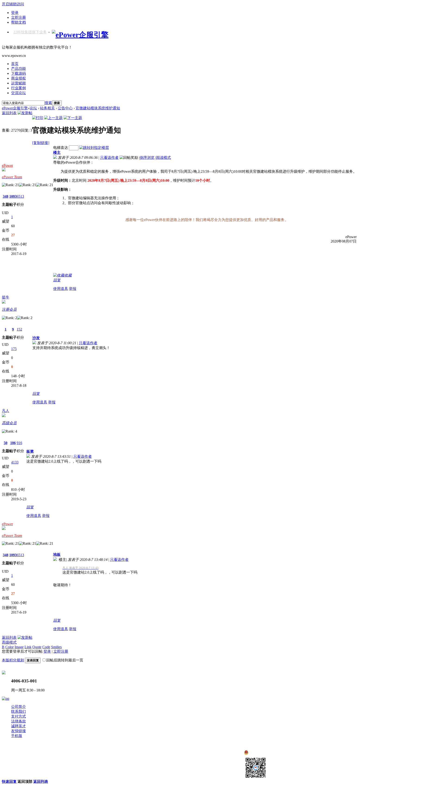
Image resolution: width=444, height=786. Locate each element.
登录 (14, 13)
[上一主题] (53, 118)
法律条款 (18, 721)
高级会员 (9, 423)
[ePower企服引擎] (80, 35)
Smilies (56, 647)
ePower (7, 165)
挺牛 (5, 297)
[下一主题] (73, 118)
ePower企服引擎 (15, 108)
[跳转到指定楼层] (94, 148)
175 (14, 349)
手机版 (16, 736)
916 (19, 443)
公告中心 (65, 108)
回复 (57, 280)
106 (13, 443)
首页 (14, 64)
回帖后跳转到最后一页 (64, 660)
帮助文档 (18, 22)
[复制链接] (40, 143)
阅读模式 (163, 158)
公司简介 (18, 707)
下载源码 (18, 73)
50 (5, 443)
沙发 (36, 338)
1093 (13, 196)
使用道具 (60, 289)
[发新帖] (25, 113)
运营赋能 (18, 83)
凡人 (5, 411)
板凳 (30, 451)
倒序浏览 (147, 158)
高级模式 (9, 642)
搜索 (48, 103)
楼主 (57, 152)
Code (46, 647)
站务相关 (47, 108)
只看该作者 (109, 158)
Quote (36, 647)
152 (19, 329)
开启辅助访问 (13, 4)
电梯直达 (60, 148)
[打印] (37, 118)
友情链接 (18, 731)
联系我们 (18, 711)
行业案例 (18, 88)
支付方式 (18, 716)
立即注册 (18, 17)
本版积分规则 (13, 660)
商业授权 (18, 78)
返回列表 (9, 113)
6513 (20, 196)
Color (9, 647)
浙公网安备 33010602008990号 (273, 753)
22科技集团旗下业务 (30, 32)
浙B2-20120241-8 (54, 756)
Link (28, 647)
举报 (72, 289)
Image (19, 647)
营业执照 (77, 756)
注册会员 (9, 309)
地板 (57, 554)
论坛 (33, 108)
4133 (14, 462)
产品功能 (18, 69)
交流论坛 (18, 93)
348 (5, 196)
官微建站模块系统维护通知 (98, 108)
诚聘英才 (18, 726)
